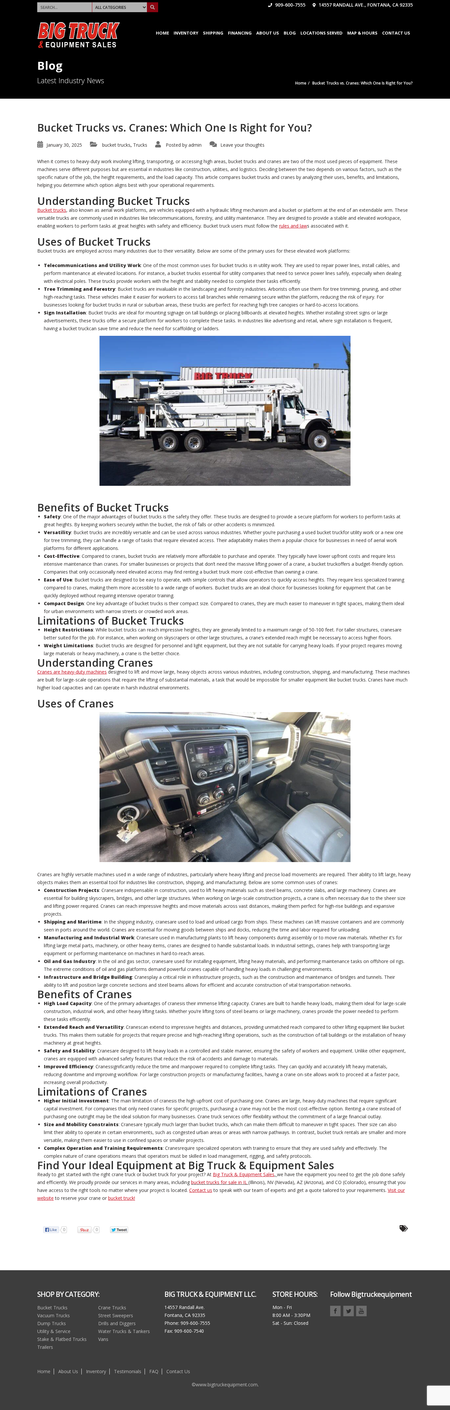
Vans (103, 1339)
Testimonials (127, 1371)
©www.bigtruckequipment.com (225, 1384)
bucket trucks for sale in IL (219, 1182)
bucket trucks (116, 145)
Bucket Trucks (52, 1307)
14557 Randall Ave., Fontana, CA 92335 (365, 5)
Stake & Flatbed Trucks (62, 1339)
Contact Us (396, 33)
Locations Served (321, 33)
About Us (267, 33)
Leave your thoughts (242, 145)
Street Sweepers (115, 1315)
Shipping (213, 33)
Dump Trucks (51, 1323)
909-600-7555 (289, 5)
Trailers (45, 1347)
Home (162, 33)
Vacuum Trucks (53, 1315)
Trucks (140, 145)
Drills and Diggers (117, 1323)
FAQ (153, 1371)
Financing (240, 33)
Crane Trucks (112, 1307)
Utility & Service (53, 1331)
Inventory (186, 33)
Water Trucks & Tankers (124, 1331)
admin (195, 145)
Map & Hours (362, 33)
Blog (290, 33)
